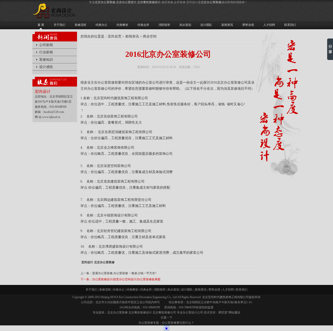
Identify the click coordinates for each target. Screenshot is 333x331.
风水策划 (173, 289)
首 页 (41, 25)
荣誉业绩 (214, 289)
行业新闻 (46, 52)
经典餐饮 (132, 289)
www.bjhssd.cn (51, 117)
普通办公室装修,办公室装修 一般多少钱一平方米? (124, 273)
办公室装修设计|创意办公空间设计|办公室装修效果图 (126, 279)
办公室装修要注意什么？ (178, 322)
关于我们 (91, 289)
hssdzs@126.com (54, 112)
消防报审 (160, 289)
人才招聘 (228, 289)
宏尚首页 (114, 36)
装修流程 (105, 289)
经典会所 (146, 289)
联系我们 (241, 289)
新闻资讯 (132, 36)
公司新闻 (46, 45)
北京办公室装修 (104, 262)
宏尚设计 (87, 262)
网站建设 (234, 312)
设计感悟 (46, 67)
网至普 (222, 312)
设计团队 (187, 289)
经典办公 (119, 289)
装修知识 (46, 59)
